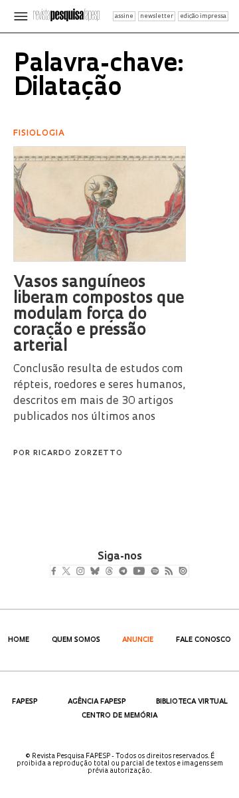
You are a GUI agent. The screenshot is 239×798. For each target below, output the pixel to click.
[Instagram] (89, 572)
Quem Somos (76, 640)
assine (124, 16)
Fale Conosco (203, 640)
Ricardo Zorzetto (78, 453)
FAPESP (25, 702)
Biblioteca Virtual (192, 702)
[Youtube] (168, 572)
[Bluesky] (109, 572)
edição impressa (203, 16)
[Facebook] (57, 572)
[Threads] (128, 572)
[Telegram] (147, 572)
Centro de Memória (119, 716)
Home (18, 640)
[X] (71, 572)
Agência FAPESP (97, 702)
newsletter (156, 16)
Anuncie (137, 640)
